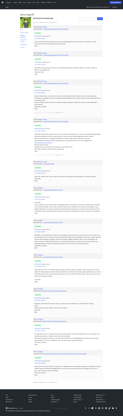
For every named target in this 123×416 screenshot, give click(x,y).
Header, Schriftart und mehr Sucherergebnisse (54, 291)
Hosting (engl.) (9, 399)
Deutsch (21, 408)
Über (7, 395)
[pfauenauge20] (25, 23)
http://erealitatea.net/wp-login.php (43, 142)
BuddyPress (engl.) (101, 401)
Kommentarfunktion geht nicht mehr (53, 190)
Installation (40, 187)
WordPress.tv (54, 401)
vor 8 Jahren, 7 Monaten (39, 300)
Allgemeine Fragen (42, 27)
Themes (30, 397)
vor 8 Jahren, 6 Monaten (39, 173)
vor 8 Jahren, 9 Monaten (39, 363)
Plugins (30, 399)
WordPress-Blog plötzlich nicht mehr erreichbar (56, 29)
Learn (52, 395)
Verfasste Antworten (22, 36)
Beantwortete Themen (23, 40)
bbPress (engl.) (100, 399)
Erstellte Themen (24, 32)
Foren (7, 7)
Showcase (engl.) (32, 395)
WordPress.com (100, 395)
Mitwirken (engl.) (78, 395)
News (7, 397)
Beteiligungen (23, 44)
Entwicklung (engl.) (55, 399)
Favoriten (22, 47)
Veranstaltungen (77, 397)
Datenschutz (9, 401)
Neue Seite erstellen (49, 164)
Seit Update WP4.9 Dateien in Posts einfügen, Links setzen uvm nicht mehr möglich (64, 353)
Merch (76, 401)
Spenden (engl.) (78, 399)
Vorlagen (30, 401)
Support (53, 397)
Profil (21, 29)
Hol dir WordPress (115, 2)
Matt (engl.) (99, 397)
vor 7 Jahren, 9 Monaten (39, 38)
